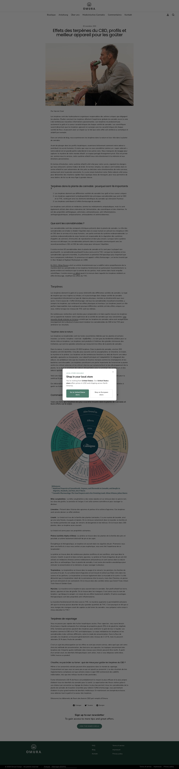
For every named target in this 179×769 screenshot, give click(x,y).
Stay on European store (101, 393)
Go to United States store (77, 393)
